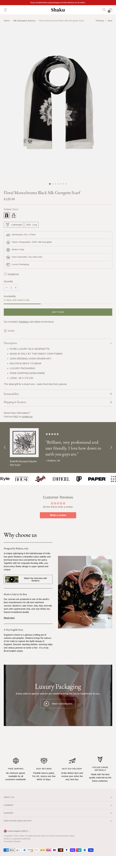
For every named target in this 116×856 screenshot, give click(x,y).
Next (110, 20)
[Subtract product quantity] (6, 288)
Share (11, 331)
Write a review (58, 515)
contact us (27, 416)
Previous (100, 20)
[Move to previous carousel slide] (5, 447)
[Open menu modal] (5, 10)
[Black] (7, 215)
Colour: (11, 209)
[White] (13, 215)
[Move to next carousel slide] (111, 447)
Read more (9, 618)
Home (7, 20)
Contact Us (13, 274)
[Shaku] (58, 10)
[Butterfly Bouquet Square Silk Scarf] (24, 442)
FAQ (15, 416)
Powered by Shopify (12, 841)
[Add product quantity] (15, 288)
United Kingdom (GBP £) (17, 831)
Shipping (24, 321)
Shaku (22, 836)
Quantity (8, 281)
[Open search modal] (104, 10)
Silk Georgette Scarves (24, 20)
